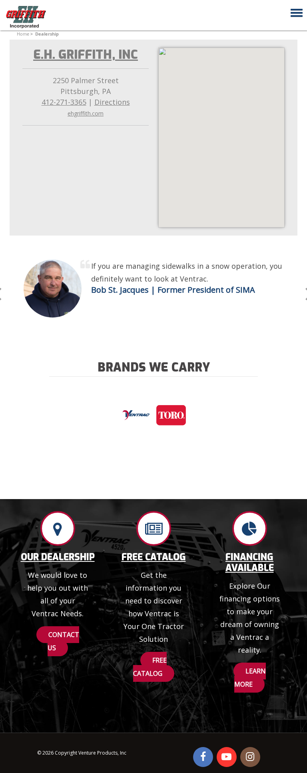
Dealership (47, 34)
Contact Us (63, 641)
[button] (294, 11)
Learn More (250, 678)
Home (23, 34)
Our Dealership (58, 557)
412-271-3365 (64, 102)
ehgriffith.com (86, 113)
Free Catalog (154, 557)
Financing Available (249, 562)
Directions (112, 102)
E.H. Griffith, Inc (85, 55)
